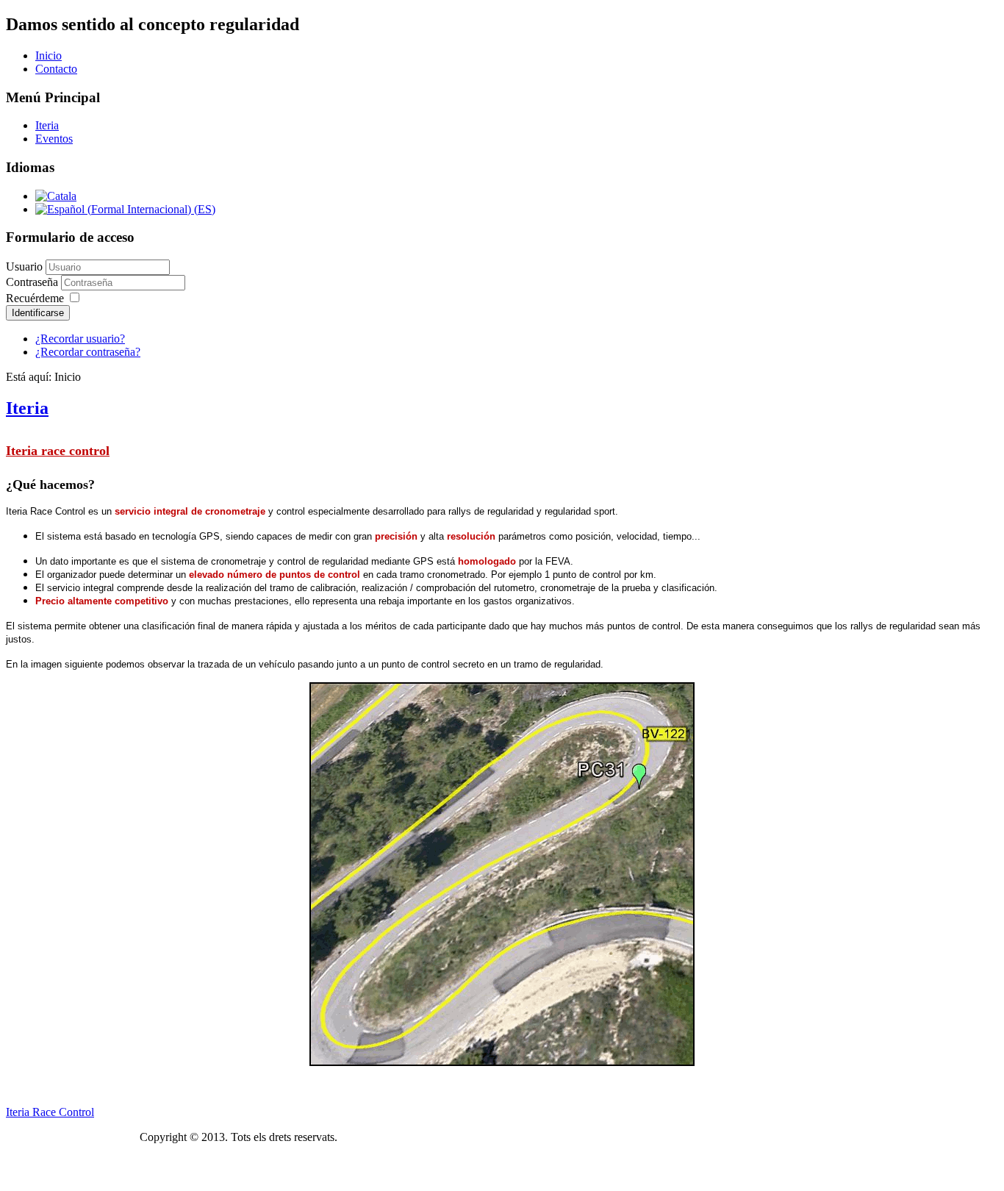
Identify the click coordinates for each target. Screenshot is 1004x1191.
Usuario (24, 266)
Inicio (48, 55)
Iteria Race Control (50, 1112)
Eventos (54, 138)
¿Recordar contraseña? (87, 352)
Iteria (47, 125)
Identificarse (38, 312)
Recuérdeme (35, 298)
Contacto (56, 68)
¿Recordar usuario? (80, 338)
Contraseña (33, 282)
